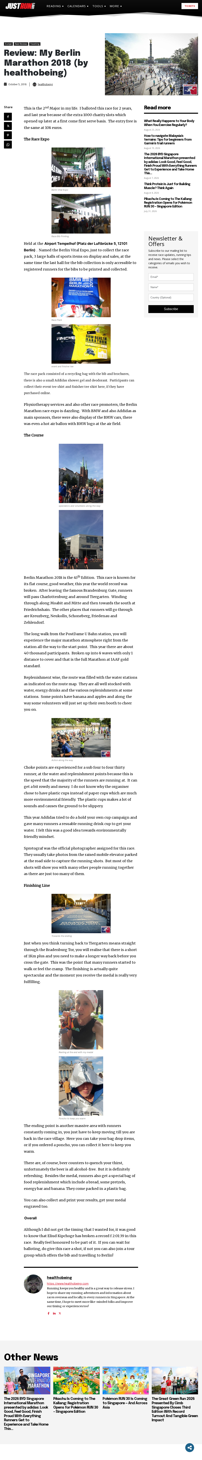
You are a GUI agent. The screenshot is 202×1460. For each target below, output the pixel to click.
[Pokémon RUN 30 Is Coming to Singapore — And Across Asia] (126, 1381)
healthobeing (45, 84)
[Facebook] (8, 117)
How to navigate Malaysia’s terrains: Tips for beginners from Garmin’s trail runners (168, 139)
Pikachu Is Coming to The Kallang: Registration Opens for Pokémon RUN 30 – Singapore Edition (168, 202)
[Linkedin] (54, 1311)
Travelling (34, 44)
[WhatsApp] (8, 145)
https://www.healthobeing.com (68, 1283)
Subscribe (171, 309)
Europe (8, 44)
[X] (8, 126)
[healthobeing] (35, 84)
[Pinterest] (8, 135)
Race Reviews (21, 44)
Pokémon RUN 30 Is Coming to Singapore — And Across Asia (125, 1403)
